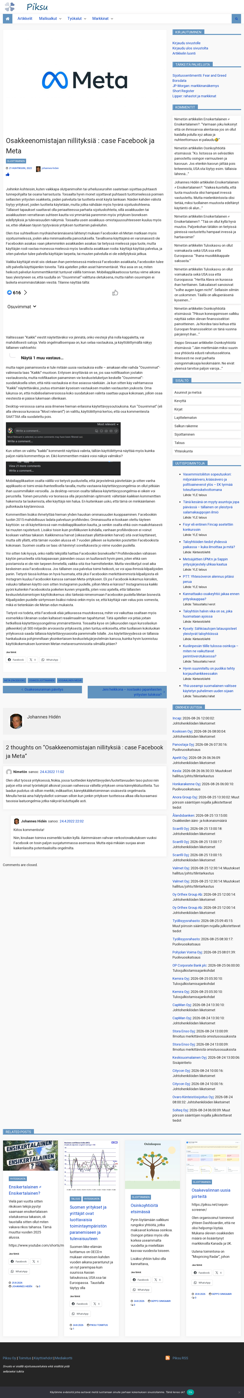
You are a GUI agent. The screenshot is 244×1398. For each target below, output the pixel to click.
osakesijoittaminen (41, 680)
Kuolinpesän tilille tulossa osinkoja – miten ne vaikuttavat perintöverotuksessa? (210, 651)
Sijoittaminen (16, 161)
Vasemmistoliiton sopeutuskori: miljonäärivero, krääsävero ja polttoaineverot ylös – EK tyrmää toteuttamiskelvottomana (208, 482)
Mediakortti (63, 1358)
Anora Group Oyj (185, 797)
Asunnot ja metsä (187, 392)
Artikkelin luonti (184, 53)
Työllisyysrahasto (186, 920)
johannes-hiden (50, 168)
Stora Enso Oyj (184, 1031)
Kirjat (178, 409)
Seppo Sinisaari (161, 1301)
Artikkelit (25, 18)
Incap (177, 718)
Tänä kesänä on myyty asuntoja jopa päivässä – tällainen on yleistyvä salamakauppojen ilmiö (211, 507)
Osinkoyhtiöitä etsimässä (144, 1209)
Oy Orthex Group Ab (187, 894)
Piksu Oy (9, 1358)
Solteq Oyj (180, 1110)
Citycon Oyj (181, 1070)
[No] (239, 1392)
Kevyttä (180, 401)
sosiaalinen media (70, 680)
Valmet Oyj (181, 868)
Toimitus (24, 1358)
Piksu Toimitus (99, 1325)
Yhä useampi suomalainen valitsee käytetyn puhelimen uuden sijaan (209, 688)
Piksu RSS (180, 1358)
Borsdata (179, 80)
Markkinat (100, 18)
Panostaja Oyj (183, 744)
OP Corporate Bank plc (190, 965)
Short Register (183, 91)
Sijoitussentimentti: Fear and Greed (199, 75)
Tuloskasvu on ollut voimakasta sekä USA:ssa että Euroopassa (203, 250)
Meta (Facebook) (14, 680)
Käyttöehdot (43, 1358)
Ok (190, 1392)
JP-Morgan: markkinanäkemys (196, 85)
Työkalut (74, 18)
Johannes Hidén (22, 1286)
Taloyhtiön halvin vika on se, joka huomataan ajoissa (207, 614)
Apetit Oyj (180, 757)
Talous (179, 443)
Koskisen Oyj (182, 731)
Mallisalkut (48, 18)
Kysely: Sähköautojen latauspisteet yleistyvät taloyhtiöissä (210, 631)
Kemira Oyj (181, 978)
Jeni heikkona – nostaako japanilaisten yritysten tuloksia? (132, 692)
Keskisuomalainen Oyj (189, 1057)
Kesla (177, 771)
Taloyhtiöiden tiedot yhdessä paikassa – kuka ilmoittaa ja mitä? (209, 544)
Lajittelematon (185, 417)
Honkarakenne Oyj (186, 784)
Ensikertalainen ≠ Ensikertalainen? (25, 1190)
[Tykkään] (7, 174)
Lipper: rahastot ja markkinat (194, 96)
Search (236, 18)
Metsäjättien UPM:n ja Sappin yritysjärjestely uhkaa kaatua (205, 562)
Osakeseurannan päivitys (44, 689)
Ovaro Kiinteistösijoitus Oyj (193, 1097)
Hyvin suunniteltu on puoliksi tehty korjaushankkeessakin (209, 671)
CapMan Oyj (182, 1005)
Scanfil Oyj (181, 828)
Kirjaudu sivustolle (187, 43)
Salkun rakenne (186, 426)
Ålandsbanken (183, 815)
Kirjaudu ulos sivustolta (190, 48)
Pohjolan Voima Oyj (187, 952)
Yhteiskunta (183, 451)
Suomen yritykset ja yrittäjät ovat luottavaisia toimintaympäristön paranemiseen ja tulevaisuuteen (88, 1223)
